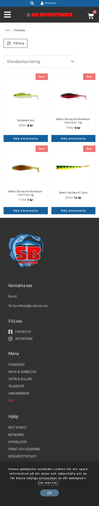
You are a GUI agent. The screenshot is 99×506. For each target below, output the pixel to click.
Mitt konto (17, 427)
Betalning (16, 434)
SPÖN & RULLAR (20, 378)
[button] (32, 3)
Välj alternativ (25, 138)
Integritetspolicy (22, 456)
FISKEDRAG (16, 364)
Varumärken (18, 393)
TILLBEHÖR (16, 386)
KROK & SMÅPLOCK (22, 371)
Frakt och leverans (24, 448)
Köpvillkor (17, 441)
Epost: (13, 296)
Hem (8, 30)
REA (11, 400)
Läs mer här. (48, 482)
